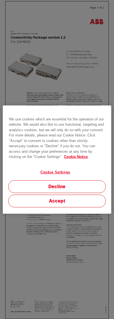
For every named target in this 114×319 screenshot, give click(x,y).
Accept (57, 201)
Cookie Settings (55, 172)
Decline (57, 186)
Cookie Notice (76, 157)
